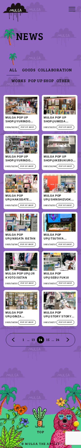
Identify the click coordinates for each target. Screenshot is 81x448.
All (13, 69)
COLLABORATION (55, 69)
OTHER (63, 80)
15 (48, 339)
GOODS (29, 69)
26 (57, 339)
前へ (13, 339)
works (18, 80)
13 (33, 339)
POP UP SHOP (41, 80)
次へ (67, 339)
